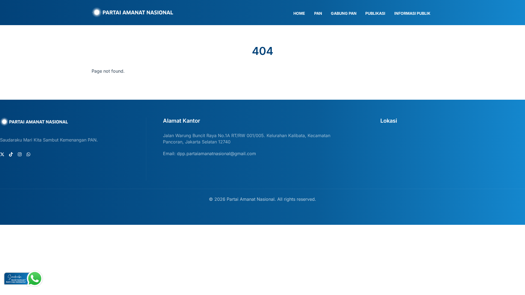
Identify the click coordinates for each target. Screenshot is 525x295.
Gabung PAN (344, 13)
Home (299, 13)
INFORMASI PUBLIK (412, 13)
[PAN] (133, 15)
